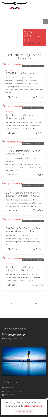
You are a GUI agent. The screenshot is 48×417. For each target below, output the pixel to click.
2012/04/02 (8, 264)
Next (36, 303)
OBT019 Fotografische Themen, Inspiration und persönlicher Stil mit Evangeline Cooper (22, 195)
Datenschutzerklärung (33, 406)
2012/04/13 (8, 147)
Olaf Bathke (12, 97)
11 (30, 303)
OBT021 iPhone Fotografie (19, 73)
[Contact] (5, 335)
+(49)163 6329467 (16, 335)
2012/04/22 (8, 112)
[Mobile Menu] (22, 14)
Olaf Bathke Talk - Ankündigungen (32, 108)
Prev (7, 299)
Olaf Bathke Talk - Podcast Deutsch (32, 66)
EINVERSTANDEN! (24, 411)
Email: (4, 339)
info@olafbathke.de (14, 339)
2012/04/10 (8, 189)
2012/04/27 (8, 70)
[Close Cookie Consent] (46, 399)
